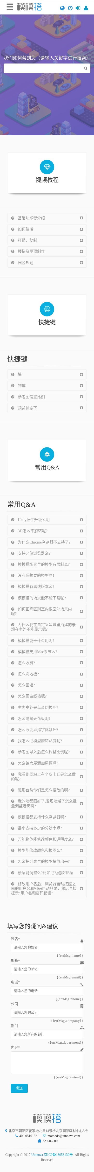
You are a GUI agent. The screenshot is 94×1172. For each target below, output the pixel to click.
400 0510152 (28, 1136)
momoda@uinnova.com (63, 1136)
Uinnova (37, 1155)
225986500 (50, 1141)
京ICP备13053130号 (58, 1155)
